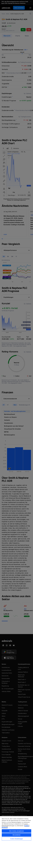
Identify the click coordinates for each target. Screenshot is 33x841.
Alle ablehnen (17, 835)
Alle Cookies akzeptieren (16, 831)
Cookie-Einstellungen (16, 838)
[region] (16, 828)
